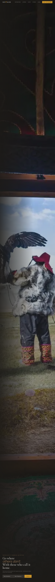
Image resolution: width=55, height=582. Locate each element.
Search (28, 576)
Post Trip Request (47, 2)
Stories (34, 2)
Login (39, 2)
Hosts (29, 2)
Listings (24, 2)
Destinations (18, 2)
